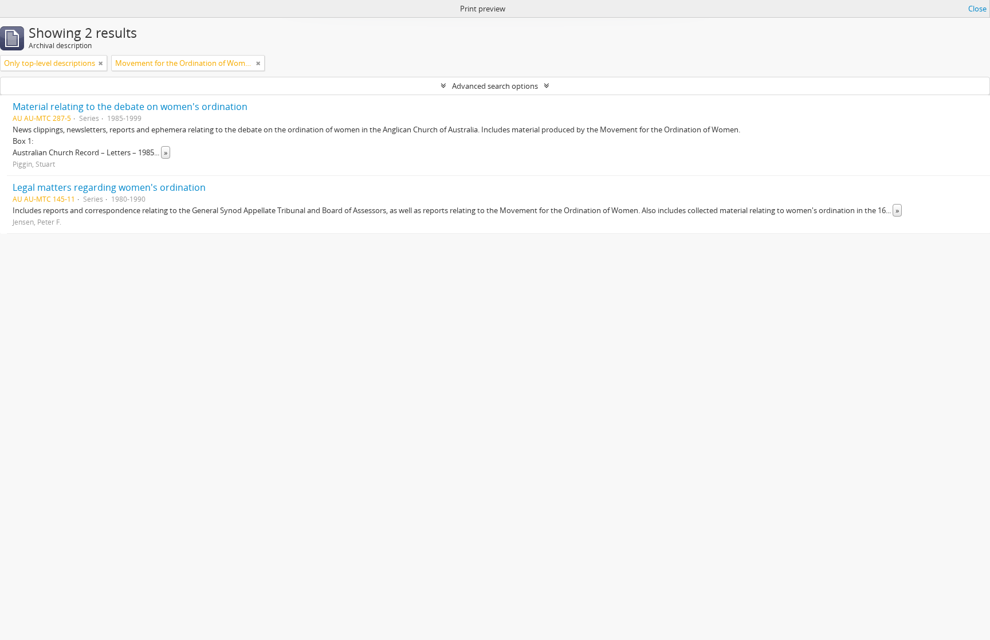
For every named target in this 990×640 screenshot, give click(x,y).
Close (977, 8)
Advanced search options (495, 86)
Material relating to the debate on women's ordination (130, 106)
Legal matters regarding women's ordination (109, 187)
